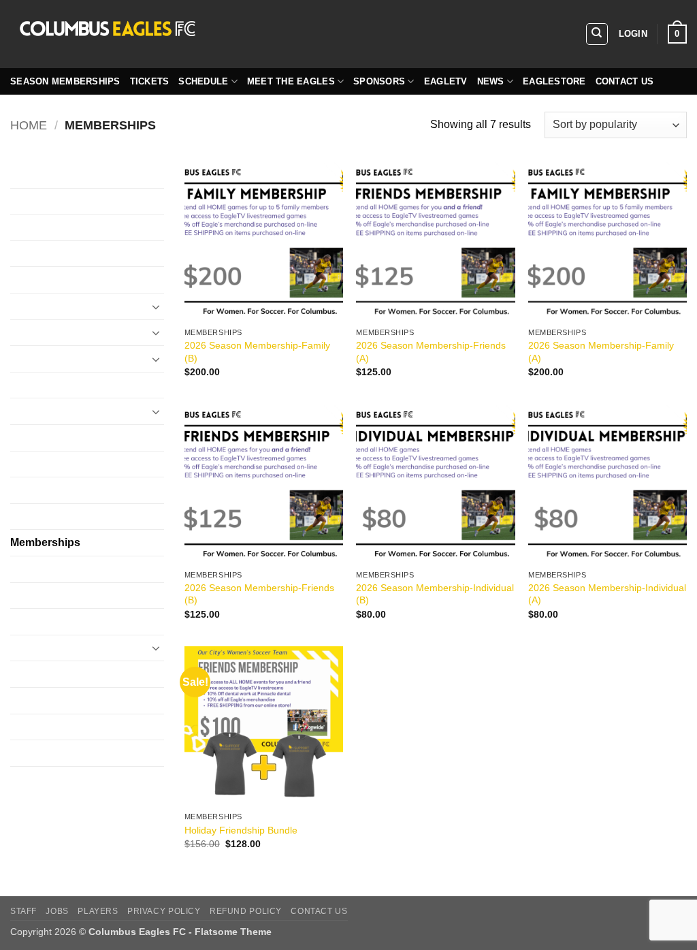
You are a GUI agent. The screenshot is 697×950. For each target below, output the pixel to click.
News (490, 81)
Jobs (57, 911)
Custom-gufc (40, 227)
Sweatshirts (38, 700)
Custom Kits (39, 174)
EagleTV (446, 81)
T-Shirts (29, 727)
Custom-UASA (46, 279)
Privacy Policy (164, 911)
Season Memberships (65, 81)
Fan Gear (33, 437)
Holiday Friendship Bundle (240, 830)
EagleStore (554, 81)
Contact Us (625, 81)
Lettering (31, 516)
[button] (633, 34)
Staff (23, 911)
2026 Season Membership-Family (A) (601, 352)
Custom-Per (39, 253)
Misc (21, 595)
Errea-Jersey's (45, 358)
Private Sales (42, 648)
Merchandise (41, 569)
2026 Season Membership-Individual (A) (607, 594)
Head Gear (36, 464)
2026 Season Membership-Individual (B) (435, 594)
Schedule (203, 81)
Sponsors (379, 81)
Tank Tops (34, 753)
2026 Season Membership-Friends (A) (431, 352)
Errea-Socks (40, 411)
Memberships (45, 542)
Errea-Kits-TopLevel (58, 385)
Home (28, 125)
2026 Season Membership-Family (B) (257, 352)
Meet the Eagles (291, 81)
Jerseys (29, 490)
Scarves (30, 674)
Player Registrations (59, 621)
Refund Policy (246, 911)
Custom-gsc (39, 201)
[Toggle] (156, 306)
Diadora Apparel (49, 306)
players (98, 911)
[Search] (597, 34)
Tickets (149, 81)
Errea (23, 332)
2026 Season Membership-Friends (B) (259, 594)
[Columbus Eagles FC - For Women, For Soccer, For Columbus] (214, 34)
